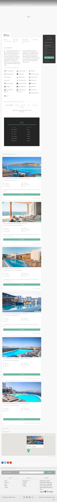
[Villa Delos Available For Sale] (21, 257)
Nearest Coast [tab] (35, 105)
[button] (28, 450)
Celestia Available (16, 178)
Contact (29, 4)
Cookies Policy (41, 497)
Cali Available (15, 223)
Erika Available (15, 313)
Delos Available (12, 268)
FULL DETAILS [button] (21, 194)
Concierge (25, 482)
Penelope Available (16, 358)
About (6, 480)
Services (20, 4)
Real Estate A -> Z (26, 480)
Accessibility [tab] (21, 107)
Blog (25, 4)
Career (6, 485)
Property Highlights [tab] (9, 105)
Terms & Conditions (48, 497)
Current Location (51, 434)
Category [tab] (17, 105)
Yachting (24, 485)
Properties (15, 4)
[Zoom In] (42, 434)
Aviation (24, 484)
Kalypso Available (16, 403)
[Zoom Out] (43, 434)
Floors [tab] (29, 105)
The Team (7, 482)
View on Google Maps (52, 456)
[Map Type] (46, 434)
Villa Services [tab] (23, 105)
